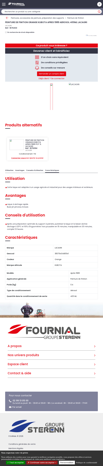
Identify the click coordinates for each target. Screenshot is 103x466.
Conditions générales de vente (22, 444)
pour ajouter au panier (27, 158)
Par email (16, 407)
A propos (15, 346)
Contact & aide (19, 373)
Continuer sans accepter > (42, 462)
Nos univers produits (23, 355)
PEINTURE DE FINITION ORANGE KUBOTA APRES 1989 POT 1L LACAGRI (34, 143)
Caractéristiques (52, 170)
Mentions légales (16, 448)
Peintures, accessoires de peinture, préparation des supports (37, 18)
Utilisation (9, 170)
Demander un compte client (51, 73)
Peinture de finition (75, 18)
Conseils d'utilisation (34, 170)
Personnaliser (67, 462)
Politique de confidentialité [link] (86, 463)
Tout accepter (16, 462)
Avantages (19, 170)
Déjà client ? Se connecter (52, 78)
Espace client (18, 364)
